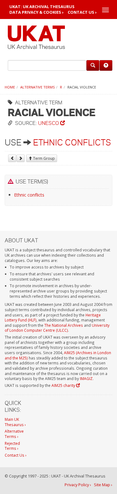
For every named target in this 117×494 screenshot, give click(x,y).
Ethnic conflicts (72, 142)
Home (10, 87)
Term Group (43, 158)
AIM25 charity (63, 385)
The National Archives (63, 325)
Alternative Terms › (14, 434)
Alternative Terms (37, 87)
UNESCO (49, 123)
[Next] (21, 158)
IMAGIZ (86, 378)
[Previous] (12, 158)
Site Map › (103, 484)
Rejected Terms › (12, 446)
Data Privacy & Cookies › (36, 12)
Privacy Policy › (78, 484)
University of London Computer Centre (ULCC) (57, 328)
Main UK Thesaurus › (15, 422)
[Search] (92, 65)
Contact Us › (82, 12)
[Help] (106, 65)
